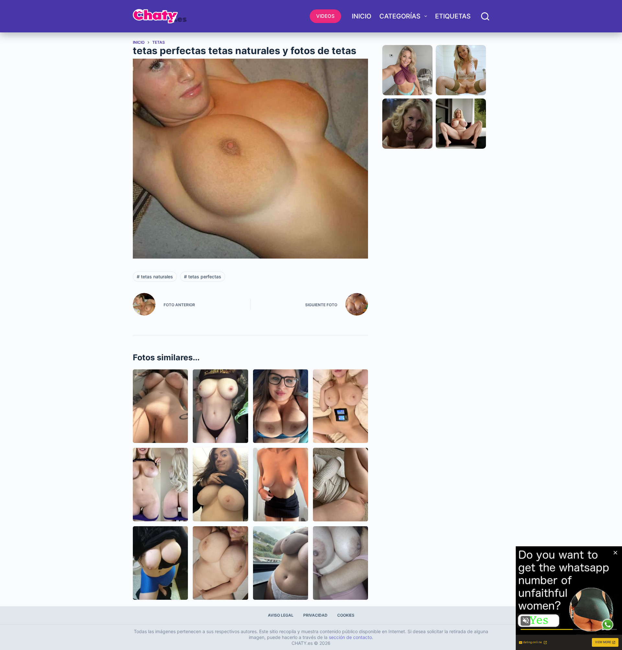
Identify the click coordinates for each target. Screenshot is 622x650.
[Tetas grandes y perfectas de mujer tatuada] (220, 406)
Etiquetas (453, 16)
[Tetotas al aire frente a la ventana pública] (280, 563)
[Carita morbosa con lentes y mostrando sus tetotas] (280, 406)
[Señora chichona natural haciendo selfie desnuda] (220, 563)
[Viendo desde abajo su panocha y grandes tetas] (160, 406)
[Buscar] (485, 16)
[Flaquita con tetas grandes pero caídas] (280, 484)
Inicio (361, 16)
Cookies (345, 615)
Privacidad (315, 615)
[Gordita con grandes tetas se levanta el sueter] (220, 484)
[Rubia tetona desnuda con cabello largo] (160, 484)
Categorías (399, 16)
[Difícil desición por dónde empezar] (340, 484)
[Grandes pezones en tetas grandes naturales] (340, 563)
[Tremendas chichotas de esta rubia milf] (340, 406)
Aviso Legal (281, 615)
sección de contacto (350, 637)
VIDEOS (325, 16)
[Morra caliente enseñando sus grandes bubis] (160, 563)
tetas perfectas (202, 276)
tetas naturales (155, 276)
